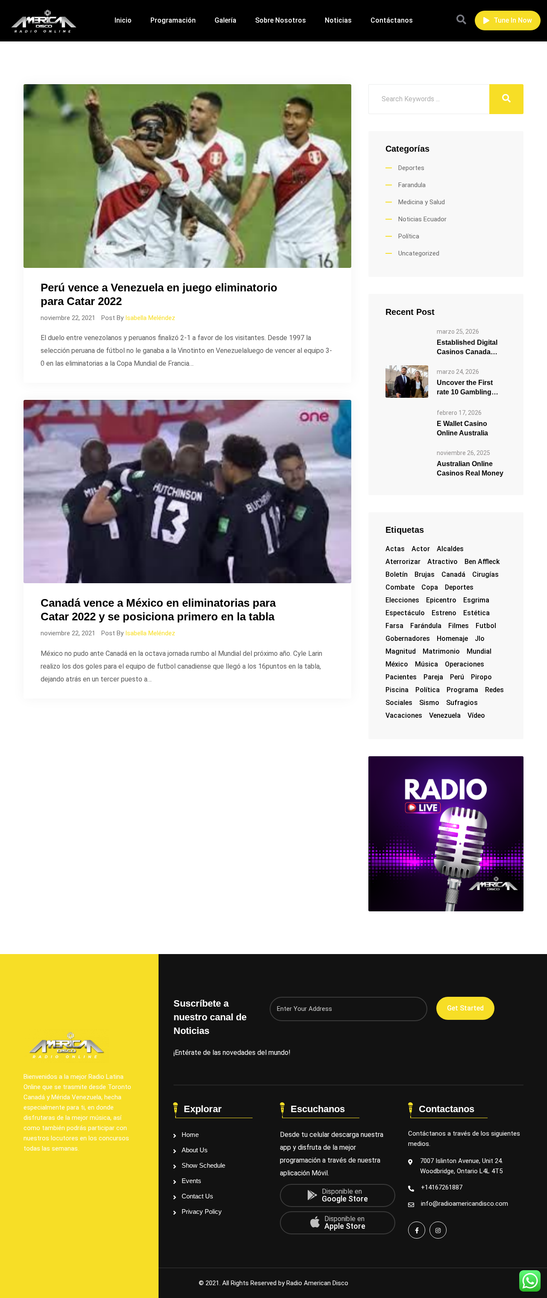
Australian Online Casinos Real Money (470, 468)
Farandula (412, 185)
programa (462, 690)
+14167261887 (441, 1187)
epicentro (441, 600)
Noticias (338, 20)
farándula (425, 626)
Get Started (465, 1008)
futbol (486, 626)
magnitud (400, 651)
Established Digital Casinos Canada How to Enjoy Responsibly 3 (467, 348)
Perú (457, 677)
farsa (394, 626)
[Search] (461, 20)
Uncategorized (418, 253)
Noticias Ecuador (422, 219)
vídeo (476, 715)
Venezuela (445, 715)
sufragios (462, 703)
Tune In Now (513, 20)
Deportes (411, 168)
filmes (458, 626)
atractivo (442, 562)
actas (395, 549)
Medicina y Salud (421, 202)
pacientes (401, 677)
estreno (444, 613)
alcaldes (450, 549)
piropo (481, 677)
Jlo (480, 638)
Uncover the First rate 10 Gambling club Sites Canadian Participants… (469, 388)
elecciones (402, 600)
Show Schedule (203, 1165)
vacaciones (403, 715)
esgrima (476, 600)
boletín (396, 574)
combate (400, 587)
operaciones (464, 664)
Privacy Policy (202, 1211)
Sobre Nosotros (280, 20)
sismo (429, 703)
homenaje (452, 638)
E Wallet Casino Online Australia (462, 428)
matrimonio (441, 651)
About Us (195, 1150)
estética (476, 613)
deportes (459, 587)
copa (429, 587)
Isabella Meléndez (150, 318)
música (426, 664)
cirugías (485, 574)
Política (408, 236)
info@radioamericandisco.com (464, 1203)
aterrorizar (403, 562)
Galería (225, 20)
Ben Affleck (482, 562)
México (396, 664)
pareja (433, 677)
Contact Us (197, 1196)
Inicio (123, 20)
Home (190, 1134)
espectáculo (405, 613)
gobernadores (407, 638)
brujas (425, 574)
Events (191, 1180)
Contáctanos (392, 20)
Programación (173, 20)
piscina (397, 690)
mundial (479, 651)
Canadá (453, 574)
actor (421, 549)
